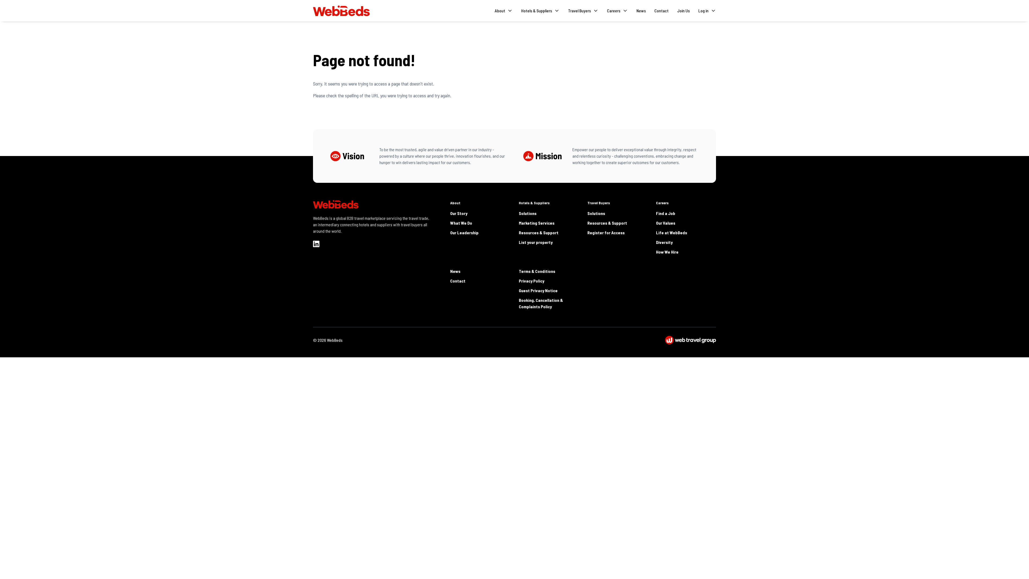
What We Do (461, 222)
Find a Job (665, 213)
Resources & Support (538, 232)
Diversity (664, 242)
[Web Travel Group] (690, 340)
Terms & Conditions (537, 271)
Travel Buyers (598, 203)
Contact (661, 10)
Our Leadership (464, 232)
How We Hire (667, 251)
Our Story (458, 213)
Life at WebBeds (671, 232)
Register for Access (606, 232)
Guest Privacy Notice (538, 290)
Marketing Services (536, 222)
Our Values (665, 222)
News (641, 10)
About (455, 203)
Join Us (683, 10)
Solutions (527, 213)
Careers (662, 203)
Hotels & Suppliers (534, 203)
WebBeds (334, 340)
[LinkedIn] (316, 244)
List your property (536, 242)
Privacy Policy (531, 280)
